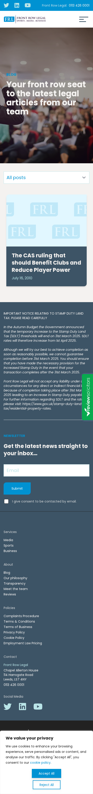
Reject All (47, 784)
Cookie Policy (14, 637)
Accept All (46, 773)
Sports (9, 545)
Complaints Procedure (21, 616)
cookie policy (40, 762)
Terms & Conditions (19, 621)
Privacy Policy (14, 632)
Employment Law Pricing (23, 643)
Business (10, 551)
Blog (7, 572)
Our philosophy (15, 578)
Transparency (15, 583)
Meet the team (16, 589)
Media (8, 540)
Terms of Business (18, 627)
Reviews (10, 594)
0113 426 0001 (79, 5)
